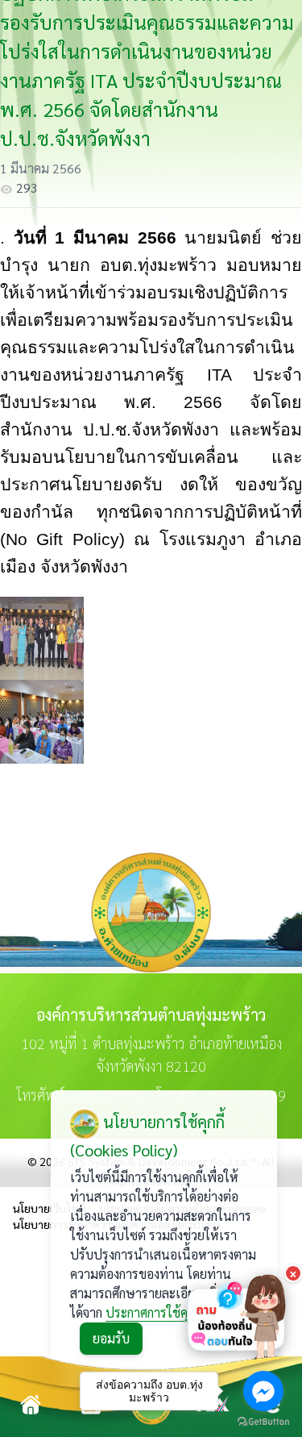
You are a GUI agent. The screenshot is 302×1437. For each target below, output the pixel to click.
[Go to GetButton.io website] (263, 1421)
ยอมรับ (111, 1338)
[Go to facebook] (263, 1391)
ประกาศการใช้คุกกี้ (153, 1312)
